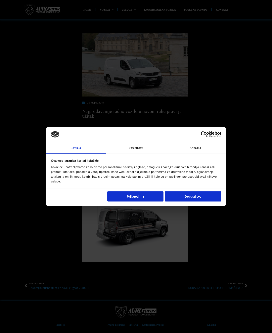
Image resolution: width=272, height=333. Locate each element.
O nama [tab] (195, 147)
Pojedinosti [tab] (136, 147)
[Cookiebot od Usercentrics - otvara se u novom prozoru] (203, 134)
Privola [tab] (76, 147)
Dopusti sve (193, 196)
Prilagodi (133, 196)
